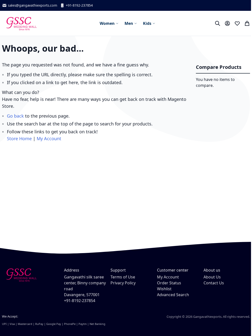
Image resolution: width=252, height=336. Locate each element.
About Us (212, 277)
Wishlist (164, 288)
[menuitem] (109, 23)
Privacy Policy (123, 283)
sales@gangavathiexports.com (32, 5)
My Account (49, 138)
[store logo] (21, 23)
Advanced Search (173, 294)
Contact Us (214, 283)
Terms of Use (122, 277)
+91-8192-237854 (79, 5)
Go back (15, 116)
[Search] (217, 23)
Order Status (169, 283)
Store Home (19, 138)
